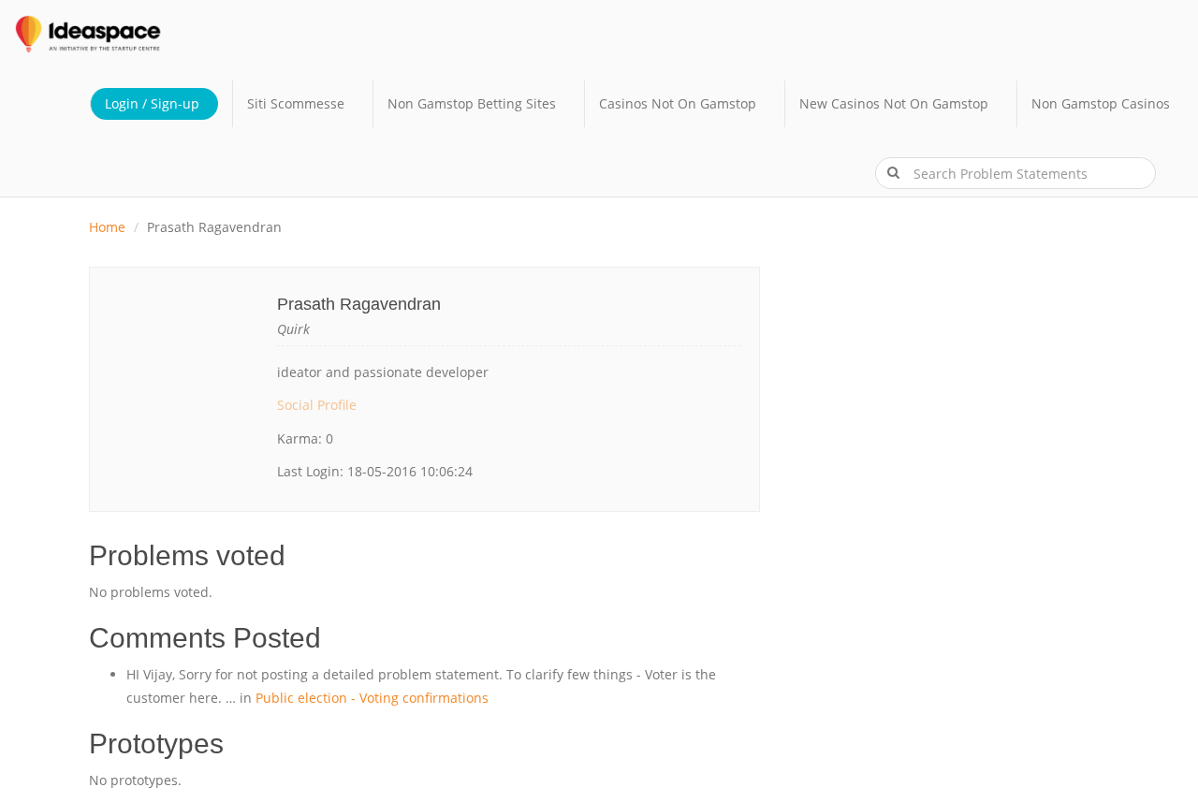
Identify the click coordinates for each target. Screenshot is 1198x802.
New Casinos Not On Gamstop (893, 103)
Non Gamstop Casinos (1100, 103)
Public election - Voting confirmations (372, 698)
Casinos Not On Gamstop (677, 103)
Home (107, 227)
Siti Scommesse (295, 103)
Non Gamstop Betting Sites (471, 103)
